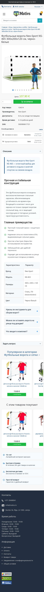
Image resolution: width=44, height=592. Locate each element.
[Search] (39, 20)
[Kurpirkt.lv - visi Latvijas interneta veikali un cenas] (7, 579)
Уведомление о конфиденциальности (18, 560)
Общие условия (10, 564)
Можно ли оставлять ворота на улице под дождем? (20, 322)
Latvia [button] (41, 129)
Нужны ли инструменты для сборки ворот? (18, 311)
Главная (4, 27)
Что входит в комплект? (16, 331)
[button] (38, 7)
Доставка (7, 547)
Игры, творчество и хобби (18, 27)
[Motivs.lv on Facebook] (7, 583)
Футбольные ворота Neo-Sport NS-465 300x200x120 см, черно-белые (21, 30)
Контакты (7, 6)
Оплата (6, 551)
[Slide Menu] (4, 14)
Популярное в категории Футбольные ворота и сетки (21, 353)
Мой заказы (19, 6)
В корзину (28, 102)
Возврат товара (10, 557)
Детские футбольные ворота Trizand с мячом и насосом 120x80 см (16, 385)
